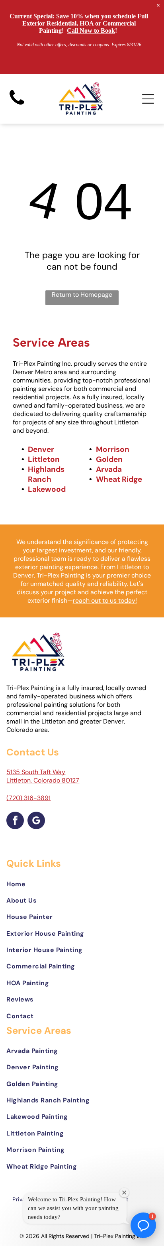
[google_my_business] (36, 821)
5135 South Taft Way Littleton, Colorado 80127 (42, 776)
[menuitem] (81, 883)
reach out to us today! (105, 600)
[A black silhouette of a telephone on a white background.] (17, 105)
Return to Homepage (82, 294)
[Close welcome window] (124, 1192)
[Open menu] (148, 99)
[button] (143, 1225)
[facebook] (15, 821)
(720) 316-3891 (28, 798)
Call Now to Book (91, 30)
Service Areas (51, 342)
